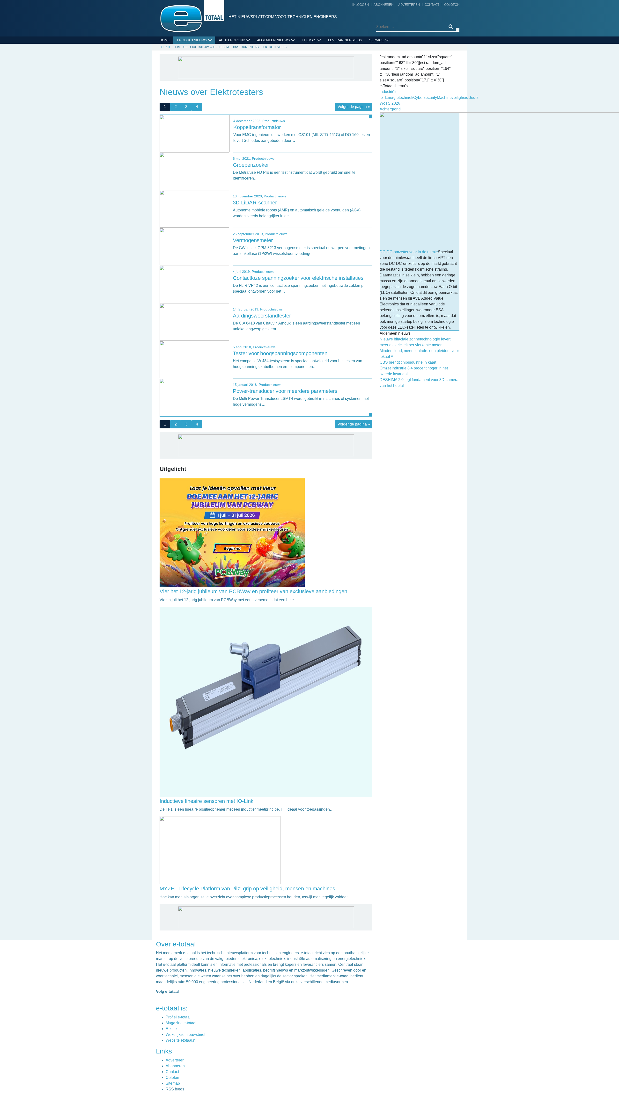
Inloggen (360, 5)
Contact (432, 5)
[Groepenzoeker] (194, 171)
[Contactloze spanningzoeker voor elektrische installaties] (194, 284)
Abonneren (383, 5)
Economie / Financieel (278, 99)
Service (376, 40)
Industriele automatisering (204, 85)
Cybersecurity (317, 55)
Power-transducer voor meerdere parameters (285, 391)
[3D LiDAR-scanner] (194, 209)
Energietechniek (319, 62)
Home (165, 40)
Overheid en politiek (277, 151)
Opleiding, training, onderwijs (287, 144)
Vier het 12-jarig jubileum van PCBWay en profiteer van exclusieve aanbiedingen (253, 591)
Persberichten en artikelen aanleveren (397, 65)
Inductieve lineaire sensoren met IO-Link (206, 801)
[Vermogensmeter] (194, 246)
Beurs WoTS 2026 (318, 47)
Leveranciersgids (345, 40)
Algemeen (267, 47)
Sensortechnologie (197, 100)
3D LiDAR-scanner (255, 203)
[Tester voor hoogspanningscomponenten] (194, 359)
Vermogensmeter (253, 240)
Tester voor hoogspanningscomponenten (280, 353)
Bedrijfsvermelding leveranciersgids (389, 51)
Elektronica (190, 62)
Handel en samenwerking (282, 107)
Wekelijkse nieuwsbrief (185, 1034)
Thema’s (309, 40)
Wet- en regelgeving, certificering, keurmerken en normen (287, 173)
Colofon (451, 5)
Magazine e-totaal (181, 1023)
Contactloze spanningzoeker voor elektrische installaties (298, 278)
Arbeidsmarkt (271, 55)
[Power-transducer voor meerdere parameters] (194, 397)
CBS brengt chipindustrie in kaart (408, 362)
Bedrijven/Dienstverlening (203, 47)
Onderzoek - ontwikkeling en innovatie (286, 117)
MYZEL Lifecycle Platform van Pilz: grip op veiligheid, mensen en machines (247, 889)
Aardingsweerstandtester (262, 316)
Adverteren (409, 5)
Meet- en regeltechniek (200, 92)
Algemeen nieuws (273, 40)
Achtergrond (232, 40)
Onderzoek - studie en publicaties (279, 132)
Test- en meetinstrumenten (204, 115)
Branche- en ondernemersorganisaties (284, 88)
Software (187, 107)
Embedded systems (196, 77)
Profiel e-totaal (178, 1017)
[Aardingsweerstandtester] (194, 322)
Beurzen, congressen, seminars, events (289, 73)
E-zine (171, 1029)
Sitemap (173, 1083)
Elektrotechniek (194, 70)
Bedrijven (267, 62)
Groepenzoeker (251, 165)
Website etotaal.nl (181, 1040)
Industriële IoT (317, 70)
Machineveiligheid (320, 77)
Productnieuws (192, 40)
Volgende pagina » (354, 107)
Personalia (269, 159)
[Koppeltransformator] (195, 133)
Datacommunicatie (195, 55)
